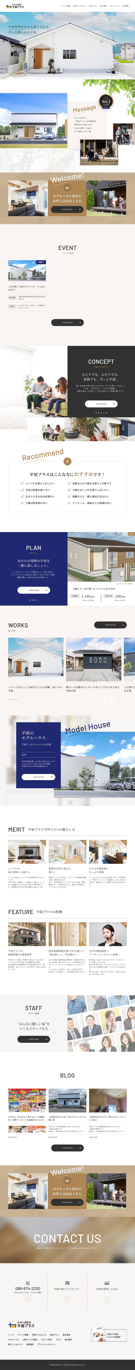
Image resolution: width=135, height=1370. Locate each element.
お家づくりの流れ (30, 1340)
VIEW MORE (67, 209)
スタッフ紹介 (46, 1340)
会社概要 (125, 6)
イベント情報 (65, 6)
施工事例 (103, 6)
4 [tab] (103, 412)
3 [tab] (101, 412)
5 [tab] (106, 412)
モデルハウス (114, 6)
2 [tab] (98, 412)
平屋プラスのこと (79, 6)
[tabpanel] (46, 429)
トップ (11, 1335)
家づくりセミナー (15, 1344)
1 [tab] (96, 412)
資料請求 (30, 1344)
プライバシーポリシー (46, 1344)
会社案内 (68, 1340)
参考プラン (93, 6)
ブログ (58, 1340)
